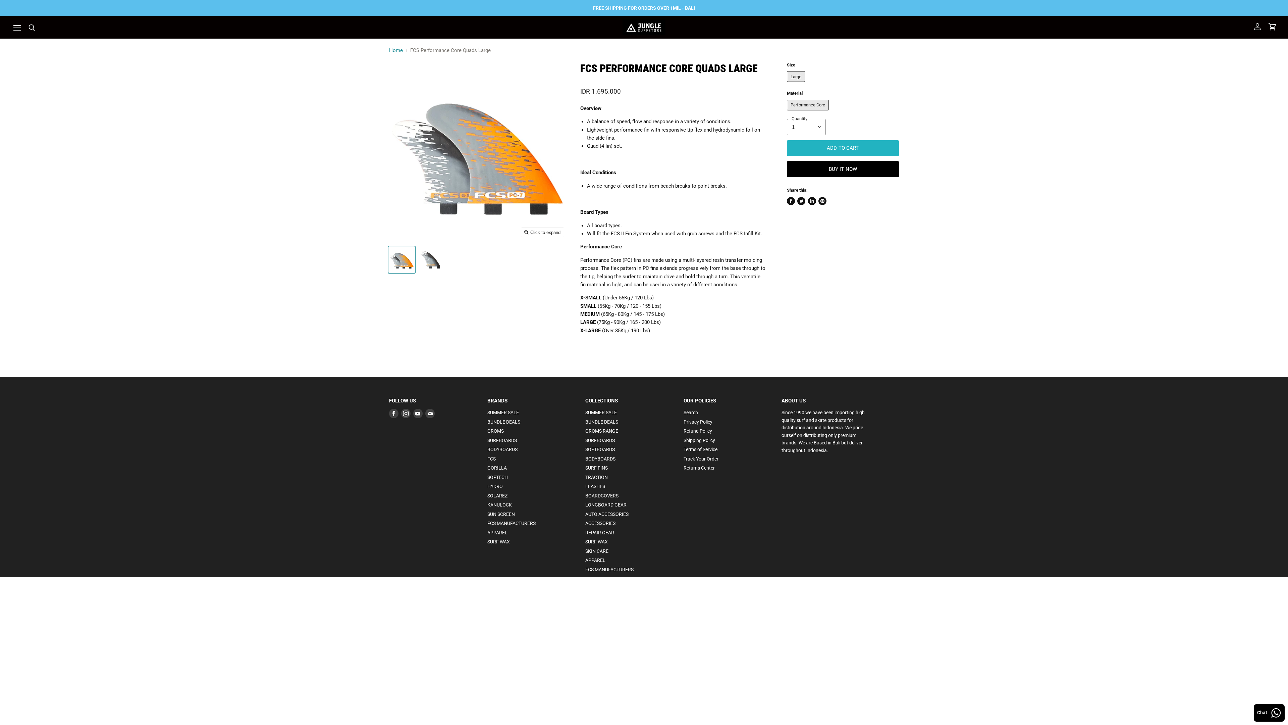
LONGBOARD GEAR (606, 505)
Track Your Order (701, 459)
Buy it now (843, 169)
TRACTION (596, 477)
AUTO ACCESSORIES (607, 514)
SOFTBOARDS (600, 449)
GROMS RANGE (601, 431)
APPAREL (497, 532)
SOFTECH (497, 477)
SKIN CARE (596, 551)
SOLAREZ (497, 495)
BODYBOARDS (502, 449)
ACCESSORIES (600, 523)
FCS (491, 459)
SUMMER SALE (503, 412)
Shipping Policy (699, 440)
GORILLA (497, 468)
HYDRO (495, 486)
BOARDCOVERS (602, 495)
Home (396, 50)
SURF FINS (596, 468)
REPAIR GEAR (599, 532)
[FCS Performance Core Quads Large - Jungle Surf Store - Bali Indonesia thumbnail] (401, 259)
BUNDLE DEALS (503, 422)
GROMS (495, 431)
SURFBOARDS (502, 440)
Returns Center (699, 468)
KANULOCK (499, 505)
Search (691, 412)
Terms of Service (700, 449)
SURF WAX (498, 541)
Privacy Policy (698, 422)
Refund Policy (698, 431)
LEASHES (595, 486)
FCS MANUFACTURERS (511, 523)
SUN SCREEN (501, 514)
